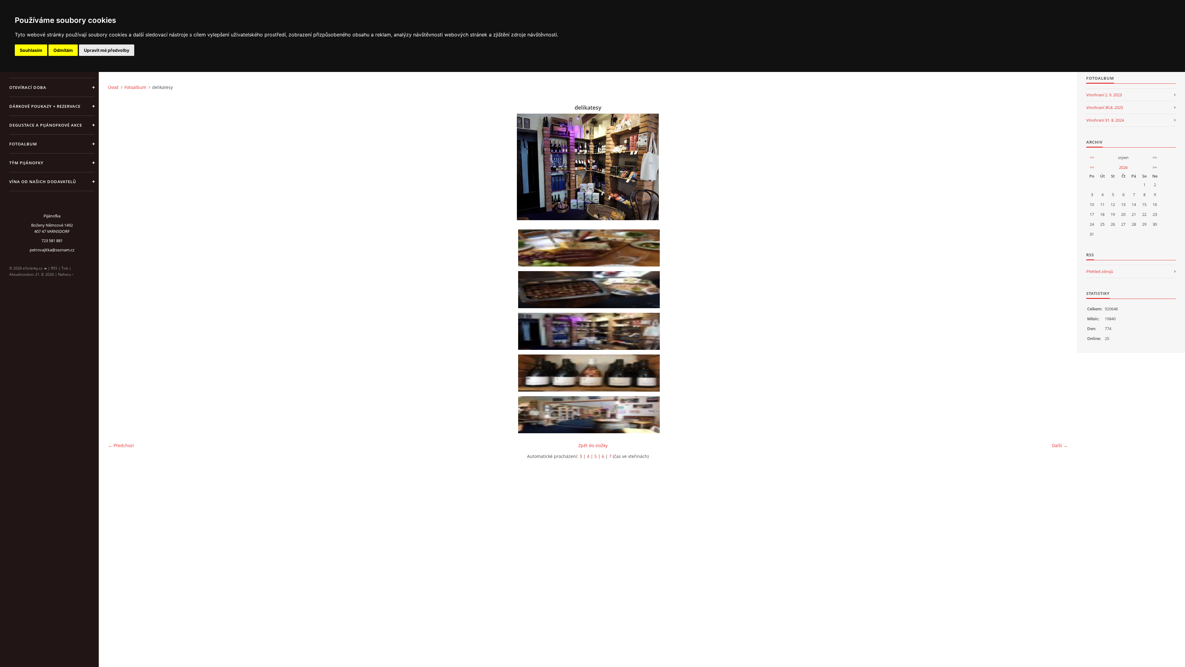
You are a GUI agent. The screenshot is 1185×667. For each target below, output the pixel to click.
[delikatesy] (590, 331)
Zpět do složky (593, 445)
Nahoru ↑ (66, 274)
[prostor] (590, 414)
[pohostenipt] (590, 289)
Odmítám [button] (63, 50)
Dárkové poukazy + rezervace (45, 106)
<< (1092, 157)
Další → (1060, 445)
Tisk (64, 268)
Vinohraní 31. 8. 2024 (1105, 120)
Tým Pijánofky (26, 163)
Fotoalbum (23, 144)
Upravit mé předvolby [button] (106, 50)
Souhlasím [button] (31, 50)
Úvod (113, 87)
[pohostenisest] (590, 247)
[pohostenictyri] (590, 373)
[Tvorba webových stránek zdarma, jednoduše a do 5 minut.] (46, 268)
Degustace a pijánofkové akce (45, 125)
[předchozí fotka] (118, 167)
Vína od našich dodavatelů (42, 181)
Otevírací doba (27, 87)
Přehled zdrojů (1099, 271)
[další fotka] (1058, 167)
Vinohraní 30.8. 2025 (1104, 107)
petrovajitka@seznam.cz (52, 250)
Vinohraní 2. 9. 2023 (1104, 95)
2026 (1123, 167)
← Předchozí (121, 445)
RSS (54, 268)
